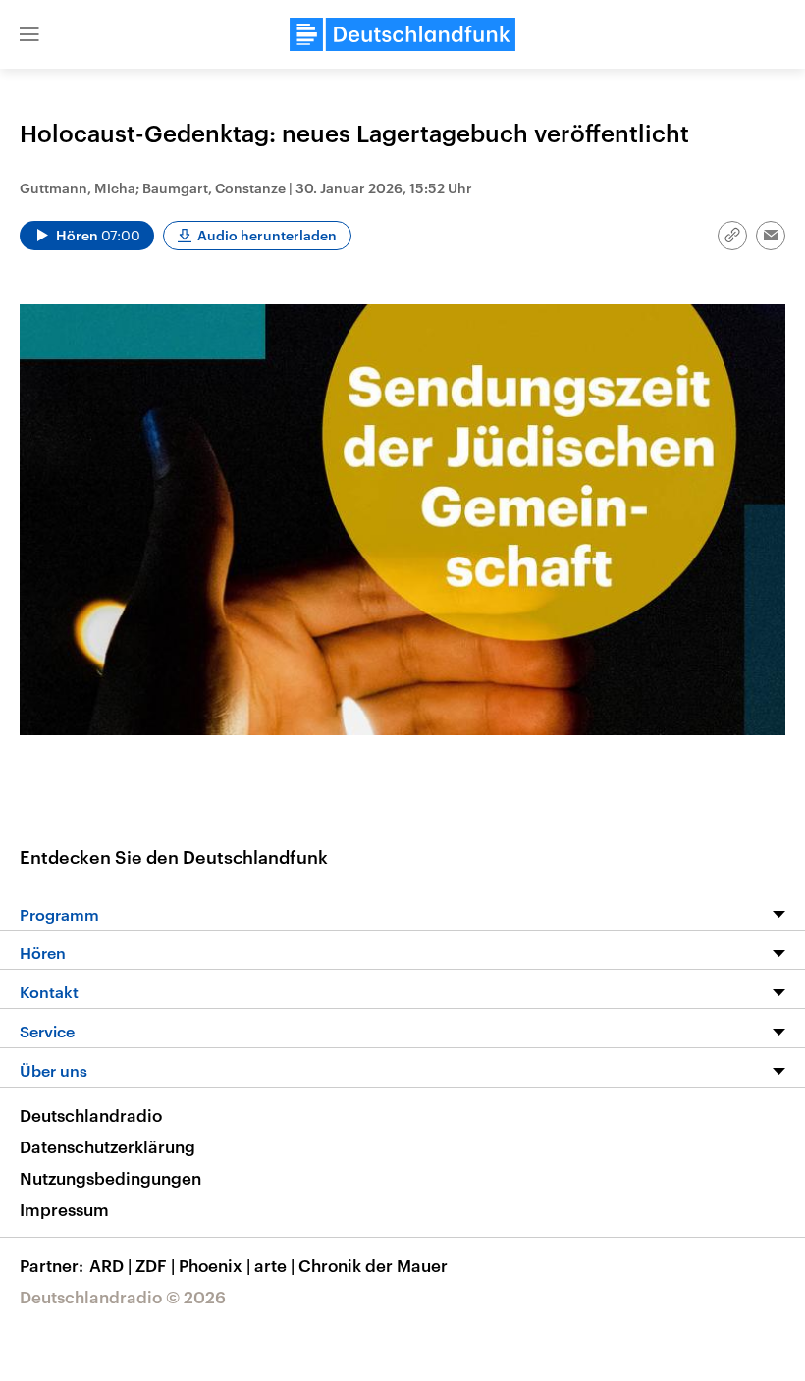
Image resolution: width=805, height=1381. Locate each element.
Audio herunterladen (267, 235)
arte (274, 1265)
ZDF (155, 1265)
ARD (110, 1265)
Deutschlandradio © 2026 (123, 1296)
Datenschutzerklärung (107, 1146)
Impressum (64, 1209)
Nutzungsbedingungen (110, 1178)
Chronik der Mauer (373, 1265)
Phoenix (214, 1265)
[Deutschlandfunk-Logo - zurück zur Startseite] (402, 34)
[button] (29, 34)
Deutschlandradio (91, 1115)
